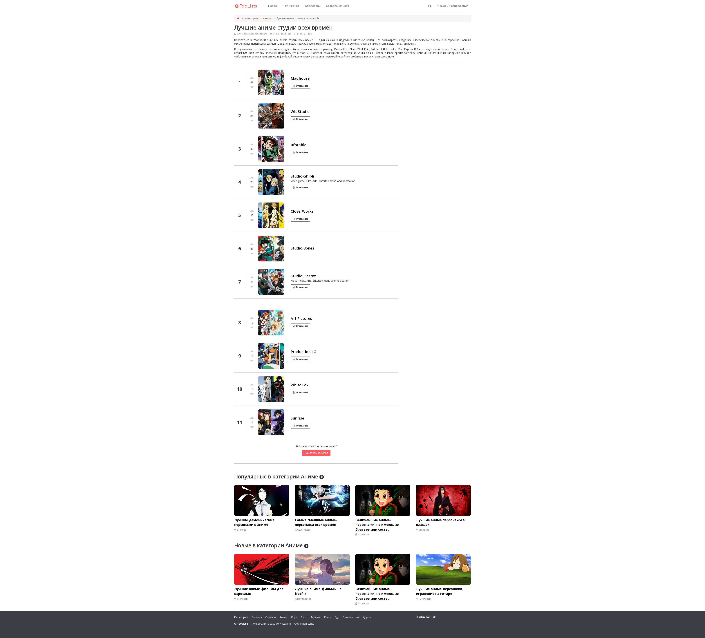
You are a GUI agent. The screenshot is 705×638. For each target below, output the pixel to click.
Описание (302, 85)
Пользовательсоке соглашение (271, 623)
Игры (294, 617)
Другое (367, 617)
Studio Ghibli (302, 176)
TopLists (247, 6)
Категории (313, 6)
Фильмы (257, 617)
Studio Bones (302, 248)
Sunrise (297, 418)
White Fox (299, 384)
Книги (327, 617)
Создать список (337, 6)
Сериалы (270, 617)
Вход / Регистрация (453, 6)
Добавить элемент (316, 453)
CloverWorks (302, 211)
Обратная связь (304, 623)
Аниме (267, 18)
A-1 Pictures (301, 318)
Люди (304, 617)
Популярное (290, 6)
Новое (272, 6)
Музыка (316, 617)
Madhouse (300, 78)
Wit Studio (300, 111)
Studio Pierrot (303, 275)
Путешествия (351, 617)
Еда (337, 617)
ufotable (298, 144)
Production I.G (303, 351)
